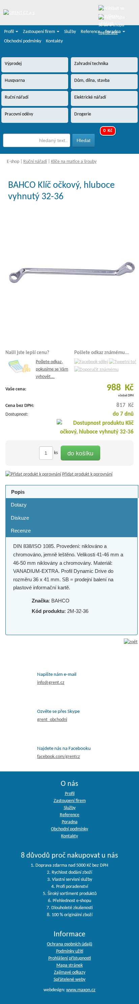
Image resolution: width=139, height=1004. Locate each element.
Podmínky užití (69, 951)
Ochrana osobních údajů (69, 944)
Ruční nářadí (35, 161)
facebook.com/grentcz (58, 756)
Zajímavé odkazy (69, 972)
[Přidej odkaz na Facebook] (91, 362)
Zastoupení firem (39, 31)
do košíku (80, 453)
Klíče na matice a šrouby (73, 161)
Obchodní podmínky (22, 41)
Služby (70, 31)
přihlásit (106, 23)
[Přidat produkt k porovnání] (33, 474)
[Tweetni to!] (122, 362)
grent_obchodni (52, 719)
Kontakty (54, 41)
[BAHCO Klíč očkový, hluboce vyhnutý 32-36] (71, 273)
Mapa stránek (69, 965)
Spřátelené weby (69, 979)
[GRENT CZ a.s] (18, 13)
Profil (9, 31)
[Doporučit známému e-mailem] (96, 369)
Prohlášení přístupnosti (69, 958)
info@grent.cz (50, 682)
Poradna (113, 31)
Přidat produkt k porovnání (87, 474)
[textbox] (36, 140)
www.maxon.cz (80, 990)
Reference (90, 31)
